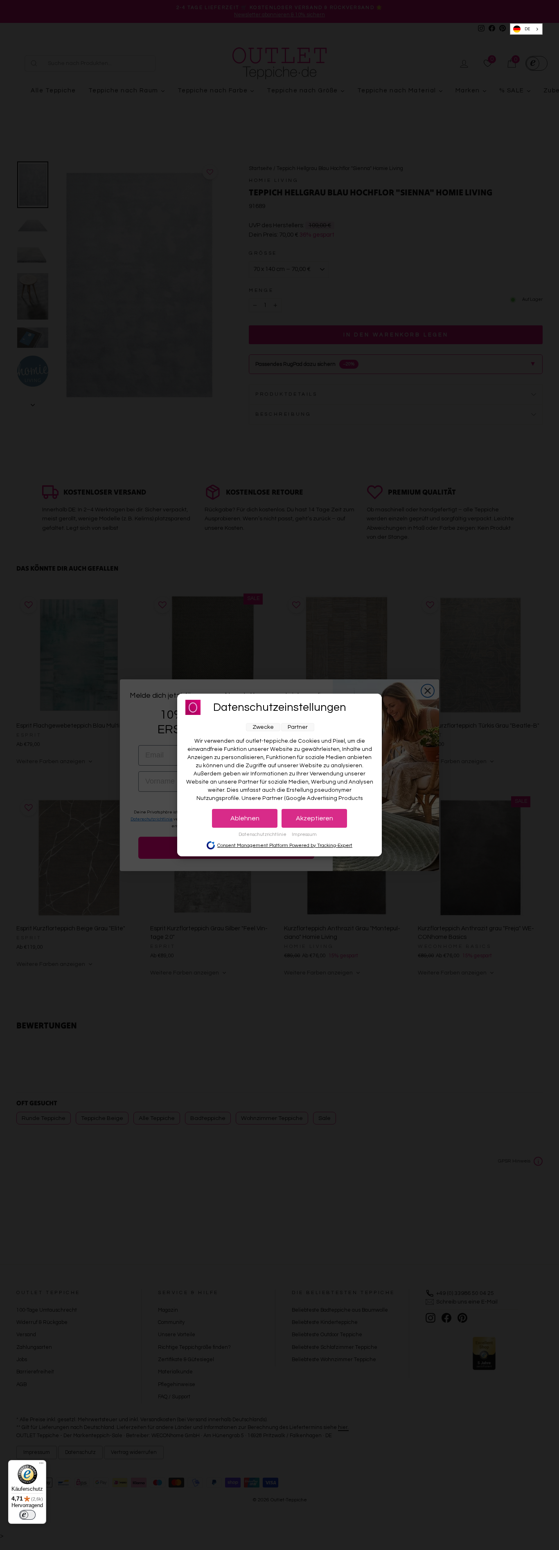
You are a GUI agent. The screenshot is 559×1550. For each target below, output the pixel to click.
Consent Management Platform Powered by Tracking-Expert (284, 845)
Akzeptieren (314, 818)
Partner (298, 727)
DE (527, 29)
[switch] (27, 1515)
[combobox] (526, 29)
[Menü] (41, 1465)
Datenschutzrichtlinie (263, 834)
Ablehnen (244, 818)
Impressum (304, 834)
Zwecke (263, 727)
